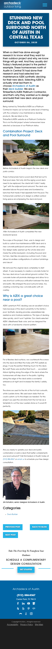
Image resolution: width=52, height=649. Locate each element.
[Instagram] (31, 613)
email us (20, 459)
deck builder (16, 89)
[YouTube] (28, 603)
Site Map (39, 625)
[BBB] (26, 613)
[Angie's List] (34, 608)
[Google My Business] (34, 603)
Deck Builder (12, 514)
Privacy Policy (26, 625)
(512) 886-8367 (9, 459)
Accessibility (12, 625)
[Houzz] (18, 608)
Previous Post (12, 527)
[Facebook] (18, 603)
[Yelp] (23, 608)
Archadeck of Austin (23, 86)
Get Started (26, 570)
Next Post (10, 535)
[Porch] (20, 613)
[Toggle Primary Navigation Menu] (45, 5)
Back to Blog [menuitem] (39, 527)
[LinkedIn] (23, 603)
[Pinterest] (28, 608)
